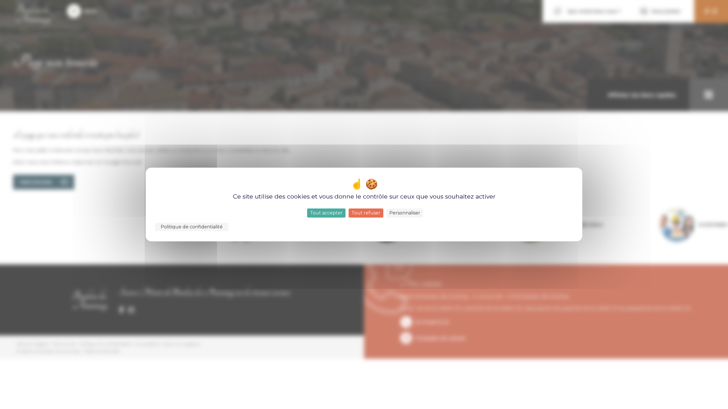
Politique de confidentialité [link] (192, 226)
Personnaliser (404, 213)
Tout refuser (365, 213)
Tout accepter (326, 213)
